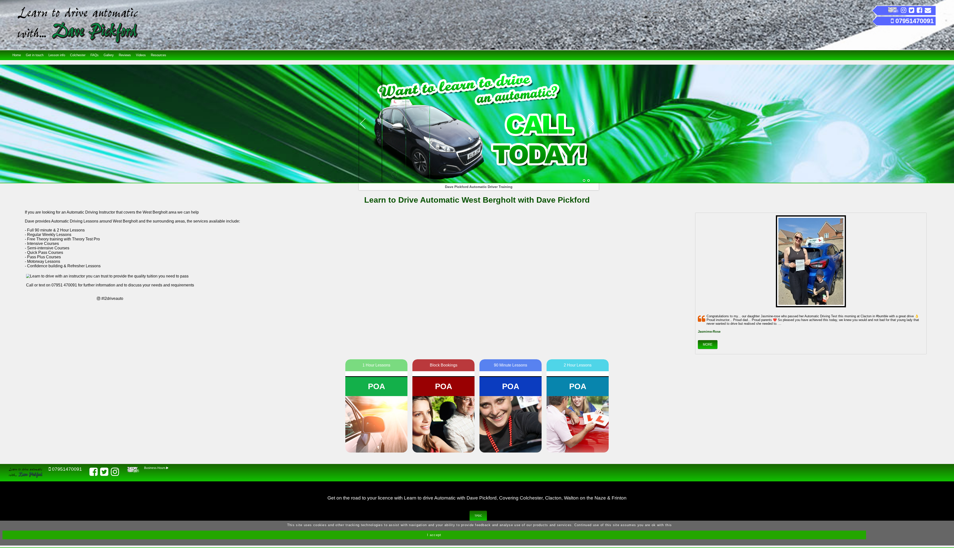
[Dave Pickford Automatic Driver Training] (584, 181)
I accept (434, 535)
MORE (708, 344)
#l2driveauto (111, 298)
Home (16, 55)
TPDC (478, 515)
